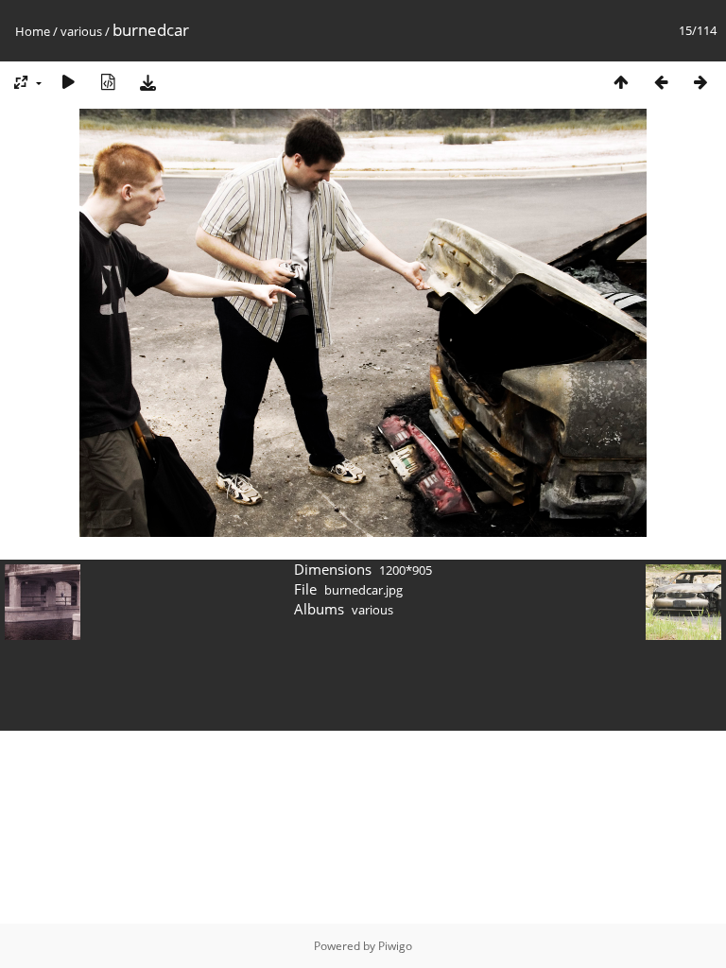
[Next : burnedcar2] (700, 82)
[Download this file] (147, 82)
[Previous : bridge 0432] (661, 82)
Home (32, 31)
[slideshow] (68, 82)
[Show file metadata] (108, 82)
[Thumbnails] (621, 82)
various (81, 31)
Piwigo (395, 946)
